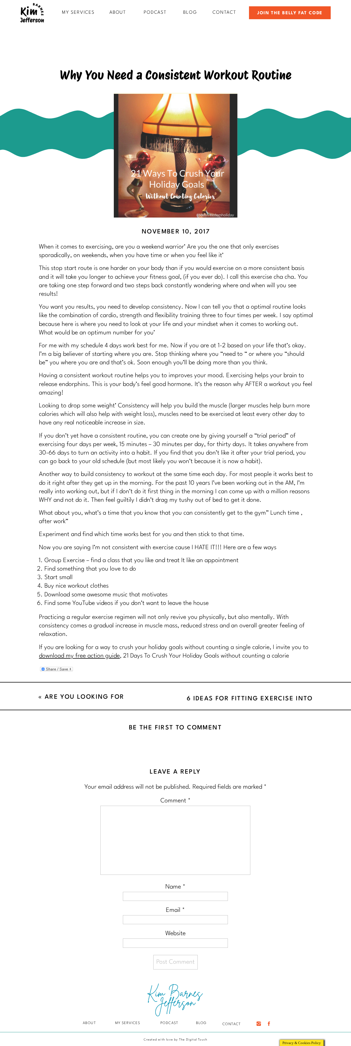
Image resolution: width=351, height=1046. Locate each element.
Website (175, 934)
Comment (175, 801)
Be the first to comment (175, 728)
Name (175, 887)
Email (175, 910)
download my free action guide (79, 656)
